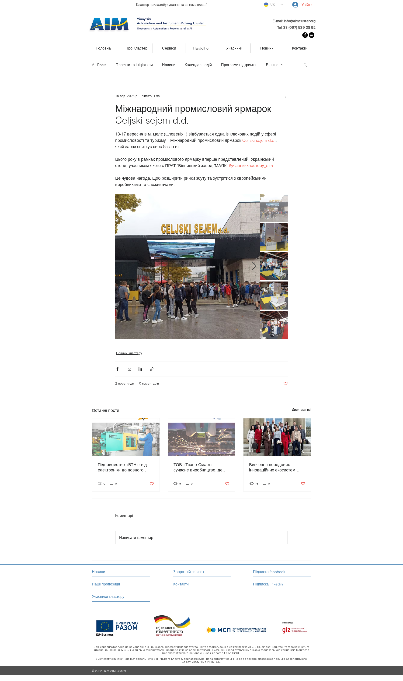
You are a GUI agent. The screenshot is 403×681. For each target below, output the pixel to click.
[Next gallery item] (254, 266)
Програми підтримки (239, 64)
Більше (272, 64)
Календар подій (198, 64)
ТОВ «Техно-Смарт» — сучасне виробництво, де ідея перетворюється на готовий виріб (198, 467)
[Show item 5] (274, 325)
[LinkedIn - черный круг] (311, 35)
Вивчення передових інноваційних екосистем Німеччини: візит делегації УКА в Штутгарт (274, 467)
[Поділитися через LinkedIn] (140, 369)
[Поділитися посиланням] (151, 369)
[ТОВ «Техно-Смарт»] (201, 437)
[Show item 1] (274, 208)
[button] (305, 65)
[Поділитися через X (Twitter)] (129, 369)
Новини (168, 64)
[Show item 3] (274, 266)
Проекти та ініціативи (134, 64)
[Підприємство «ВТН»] (126, 437)
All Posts (99, 64)
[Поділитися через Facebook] (117, 369)
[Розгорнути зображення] (187, 266)
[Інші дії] (285, 96)
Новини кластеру (129, 353)
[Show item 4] (274, 296)
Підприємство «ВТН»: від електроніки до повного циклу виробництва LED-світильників (122, 467)
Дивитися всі (301, 409)
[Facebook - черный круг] (305, 35)
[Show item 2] (274, 237)
